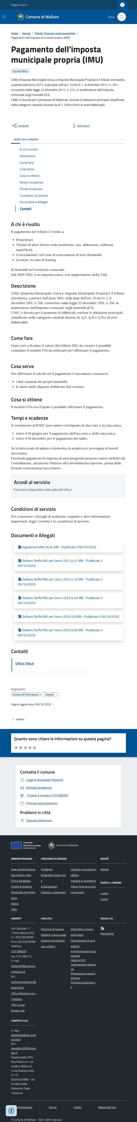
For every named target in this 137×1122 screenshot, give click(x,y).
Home (14, 33)
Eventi (104, 899)
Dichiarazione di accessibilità (83, 943)
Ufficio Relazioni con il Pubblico (23, 996)
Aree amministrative (23, 869)
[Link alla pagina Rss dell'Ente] (102, 928)
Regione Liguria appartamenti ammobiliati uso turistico (53, 940)
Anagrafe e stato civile (53, 878)
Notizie (104, 869)
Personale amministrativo (23, 895)
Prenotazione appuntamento (83, 975)
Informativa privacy (82, 929)
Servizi (26, 33)
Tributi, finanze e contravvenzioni (55, 33)
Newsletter (107, 933)
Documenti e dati (21, 875)
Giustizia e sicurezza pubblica (83, 872)
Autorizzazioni (49, 886)
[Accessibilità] (11, 1111)
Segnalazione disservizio (83, 966)
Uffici (14, 909)
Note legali (77, 935)
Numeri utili (18, 1010)
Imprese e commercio (83, 881)
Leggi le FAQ (78, 960)
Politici (15, 904)
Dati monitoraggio (21, 1107)
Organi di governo (21, 886)
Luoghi (104, 893)
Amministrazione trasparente (83, 953)
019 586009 (18, 951)
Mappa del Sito (107, 1107)
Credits (77, 1107)
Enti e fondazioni (21, 881)
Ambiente (46, 869)
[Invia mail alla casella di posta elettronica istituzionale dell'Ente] (24, 969)
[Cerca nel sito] (120, 17)
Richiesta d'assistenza (83, 984)
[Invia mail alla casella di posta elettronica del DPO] (24, 1037)
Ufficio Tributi (24, 663)
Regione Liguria (19, 5)
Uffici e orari (18, 1005)
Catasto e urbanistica (53, 892)
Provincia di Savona (52, 929)
